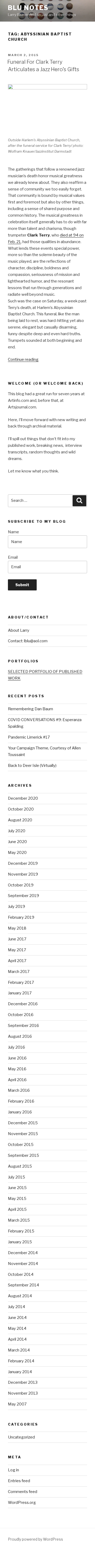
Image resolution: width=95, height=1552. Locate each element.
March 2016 (19, 1090)
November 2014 (23, 1263)
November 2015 (23, 1133)
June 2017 (17, 939)
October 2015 (21, 1144)
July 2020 (16, 831)
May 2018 (17, 928)
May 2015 (17, 1198)
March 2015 (19, 1220)
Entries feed (19, 1480)
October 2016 (21, 1014)
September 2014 (23, 1285)
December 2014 (23, 1252)
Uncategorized (21, 1437)
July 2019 (16, 906)
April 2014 (17, 1339)
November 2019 (23, 874)
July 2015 (16, 1177)
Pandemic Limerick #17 (29, 737)
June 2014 (17, 1317)
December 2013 (22, 1382)
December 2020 (23, 798)
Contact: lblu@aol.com (28, 641)
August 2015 (20, 1166)
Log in (13, 1470)
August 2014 (20, 1296)
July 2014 (16, 1306)
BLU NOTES (28, 8)
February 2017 (21, 982)
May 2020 (17, 852)
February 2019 (21, 917)
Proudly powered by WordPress (35, 1539)
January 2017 (20, 993)
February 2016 (21, 1101)
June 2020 (17, 841)
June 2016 (17, 1058)
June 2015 (17, 1187)
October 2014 (21, 1274)
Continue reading (23, 359)
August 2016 (20, 1036)
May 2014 (17, 1328)
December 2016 (23, 1004)
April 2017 (17, 960)
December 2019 (23, 863)
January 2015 (20, 1242)
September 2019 (23, 895)
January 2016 (20, 1112)
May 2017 (17, 950)
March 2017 (19, 971)
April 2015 (17, 1209)
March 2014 (19, 1350)
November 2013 (23, 1393)
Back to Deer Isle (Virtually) (32, 765)
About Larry (18, 630)
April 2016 (17, 1079)
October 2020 (21, 809)
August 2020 (20, 820)
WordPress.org (22, 1502)
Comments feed (22, 1491)
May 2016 (17, 1069)
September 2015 (23, 1155)
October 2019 (21, 885)
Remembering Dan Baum (30, 709)
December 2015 (23, 1123)
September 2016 (23, 1025)
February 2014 (21, 1361)
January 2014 (20, 1371)
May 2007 (17, 1404)
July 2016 (16, 1047)
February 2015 (21, 1231)
